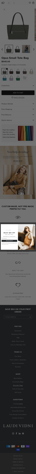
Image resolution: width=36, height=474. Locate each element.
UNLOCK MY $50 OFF (9, 240)
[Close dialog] (34, 225)
